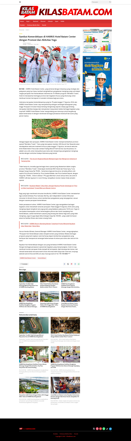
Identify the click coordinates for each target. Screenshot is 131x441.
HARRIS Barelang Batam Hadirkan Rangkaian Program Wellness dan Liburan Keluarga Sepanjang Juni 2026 (28, 305)
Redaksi (22, 25)
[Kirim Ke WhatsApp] (78, 264)
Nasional (35, 21)
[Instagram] (97, 428)
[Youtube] (100, 428)
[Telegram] (110, 428)
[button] (110, 2)
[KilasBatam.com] (65, 12)
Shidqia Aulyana (27, 43)
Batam (22, 21)
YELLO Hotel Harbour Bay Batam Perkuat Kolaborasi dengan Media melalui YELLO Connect (49, 285)
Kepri (27, 21)
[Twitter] (94, 428)
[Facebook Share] (64, 264)
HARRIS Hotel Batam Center (28, 258)
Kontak (44, 25)
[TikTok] (107, 428)
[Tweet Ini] (68, 264)
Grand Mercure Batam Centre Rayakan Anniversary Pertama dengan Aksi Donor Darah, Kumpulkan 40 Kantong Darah (69, 305)
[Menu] (20, 2)
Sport (56, 21)
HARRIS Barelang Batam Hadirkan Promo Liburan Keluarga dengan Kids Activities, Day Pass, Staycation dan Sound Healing (70, 285)
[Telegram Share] (75, 264)
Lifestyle (50, 21)
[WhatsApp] (103, 428)
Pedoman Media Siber (33, 25)
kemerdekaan (42, 258)
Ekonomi (43, 21)
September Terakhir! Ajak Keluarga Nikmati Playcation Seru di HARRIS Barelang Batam (28, 285)
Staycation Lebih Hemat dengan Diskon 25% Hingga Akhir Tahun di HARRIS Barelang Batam (49, 305)
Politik (62, 21)
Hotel (20, 33)
